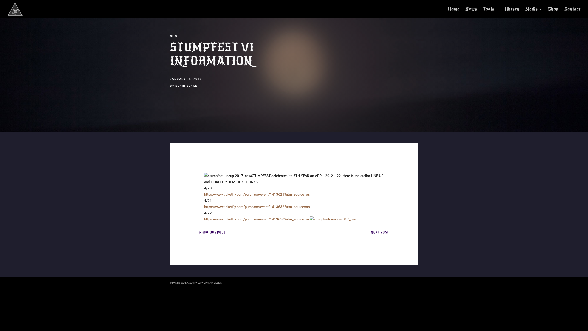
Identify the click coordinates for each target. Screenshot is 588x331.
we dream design (211, 283)
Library (512, 9)
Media (531, 9)
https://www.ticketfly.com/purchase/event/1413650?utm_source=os (257, 219)
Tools (488, 9)
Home (454, 9)
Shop (553, 9)
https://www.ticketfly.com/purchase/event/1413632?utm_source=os (257, 207)
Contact (572, 9)
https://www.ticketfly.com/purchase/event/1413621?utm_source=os (257, 194)
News (471, 9)
